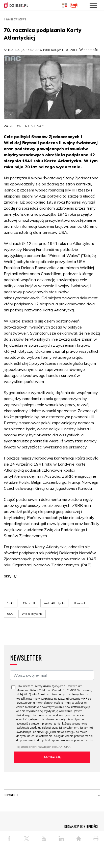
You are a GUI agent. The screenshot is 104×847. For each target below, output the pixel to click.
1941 (10, 603)
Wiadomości (88, 50)
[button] (99, 796)
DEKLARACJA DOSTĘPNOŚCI (81, 826)
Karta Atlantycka (54, 603)
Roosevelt (80, 603)
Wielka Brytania (32, 613)
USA (10, 613)
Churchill (29, 603)
